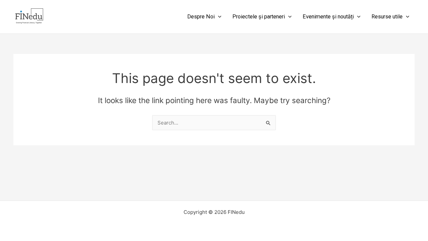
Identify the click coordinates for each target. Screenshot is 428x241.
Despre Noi (201, 16)
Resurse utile (387, 16)
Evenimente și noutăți (328, 16)
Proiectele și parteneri (258, 16)
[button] (218, 16)
